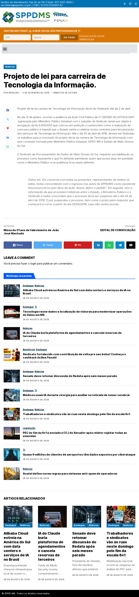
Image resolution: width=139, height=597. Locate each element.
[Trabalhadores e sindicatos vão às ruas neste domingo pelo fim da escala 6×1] (12, 414)
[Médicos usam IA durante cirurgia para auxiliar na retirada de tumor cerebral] (12, 395)
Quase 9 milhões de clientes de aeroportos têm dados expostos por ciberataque (79, 454)
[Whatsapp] (135, 3)
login (33, 263)
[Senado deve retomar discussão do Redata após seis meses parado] (12, 376)
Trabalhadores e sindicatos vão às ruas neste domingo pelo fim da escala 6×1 (76, 414)
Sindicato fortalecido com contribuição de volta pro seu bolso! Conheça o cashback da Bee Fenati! (74, 355)
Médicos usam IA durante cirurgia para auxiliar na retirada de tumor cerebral (76, 395)
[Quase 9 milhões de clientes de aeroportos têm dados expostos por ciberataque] (12, 454)
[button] (5, 49)
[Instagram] (130, 3)
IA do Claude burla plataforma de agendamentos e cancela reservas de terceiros (72, 334)
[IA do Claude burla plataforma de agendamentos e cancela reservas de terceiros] (12, 333)
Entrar (69, 37)
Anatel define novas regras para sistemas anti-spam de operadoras (70, 473)
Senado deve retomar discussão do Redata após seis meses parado (70, 376)
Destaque (10, 525)
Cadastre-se (86, 39)
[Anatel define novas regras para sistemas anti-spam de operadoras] (12, 473)
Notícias (10, 66)
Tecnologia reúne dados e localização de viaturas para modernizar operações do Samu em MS (77, 313)
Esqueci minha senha (91, 35)
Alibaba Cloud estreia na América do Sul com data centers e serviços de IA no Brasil (77, 291)
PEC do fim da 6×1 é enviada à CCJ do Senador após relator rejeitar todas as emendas (75, 434)
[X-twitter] (124, 3)
